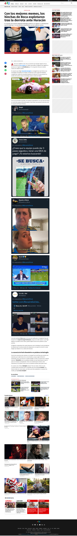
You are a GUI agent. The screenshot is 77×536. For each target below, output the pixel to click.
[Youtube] (39, 524)
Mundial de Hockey (38, 6)
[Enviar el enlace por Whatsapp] (5, 70)
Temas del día (7, 6)
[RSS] (42, 524)
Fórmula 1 (17, 3)
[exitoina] (10, 501)
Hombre (34, 528)
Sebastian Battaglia (20, 376)
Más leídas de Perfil (57, 55)
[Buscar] (71, 3)
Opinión (34, 3)
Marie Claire (30, 528)
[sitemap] (44, 524)
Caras (23, 528)
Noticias (26, 528)
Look (48, 528)
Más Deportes (47, 3)
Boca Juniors (14, 376)
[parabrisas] (43, 501)
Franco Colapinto (29, 6)
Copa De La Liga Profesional (29, 376)
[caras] (32, 501)
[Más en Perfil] (11, 498)
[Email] (5, 74)
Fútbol (12, 3)
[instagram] (32, 524)
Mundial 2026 (40, 3)
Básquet (22, 3)
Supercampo (45, 528)
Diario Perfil (19, 528)
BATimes (58, 528)
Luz (50, 528)
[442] (38, 521)
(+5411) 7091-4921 (40, 534)
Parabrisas (40, 528)
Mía (52, 528)
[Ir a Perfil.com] (70, 0)
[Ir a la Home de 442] (7, 4)
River (20, 6)
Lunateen (55, 528)
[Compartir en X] (5, 66)
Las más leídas (56, 10)
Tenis (26, 3)
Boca (23, 6)
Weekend (37, 528)
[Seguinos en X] (37, 524)
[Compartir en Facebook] (5, 63)
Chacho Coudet (14, 6)
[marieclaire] (21, 501)
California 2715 (24, 534)
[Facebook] (35, 525)
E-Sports (30, 3)
